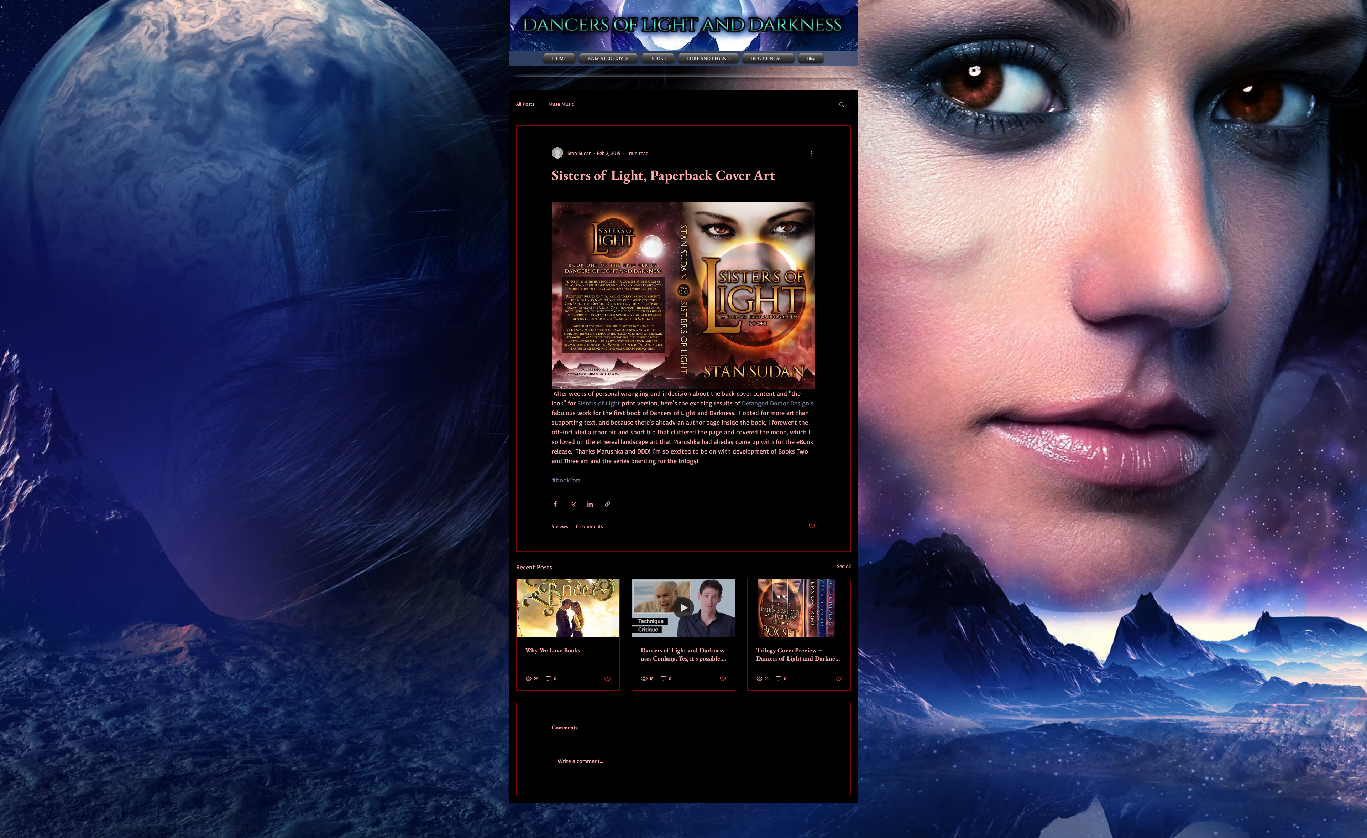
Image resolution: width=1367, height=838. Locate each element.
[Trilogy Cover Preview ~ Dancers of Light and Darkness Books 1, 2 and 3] (799, 608)
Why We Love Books (552, 650)
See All (844, 566)
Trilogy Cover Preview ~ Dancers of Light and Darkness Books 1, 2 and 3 (797, 654)
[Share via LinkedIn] (590, 504)
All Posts (525, 104)
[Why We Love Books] (568, 608)
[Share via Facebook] (555, 504)
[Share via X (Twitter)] (572, 504)
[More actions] (811, 153)
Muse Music (561, 104)
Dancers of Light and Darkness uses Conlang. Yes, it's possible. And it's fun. (682, 654)
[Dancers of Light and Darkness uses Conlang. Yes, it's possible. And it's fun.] (683, 608)
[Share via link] (607, 504)
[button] (841, 104)
